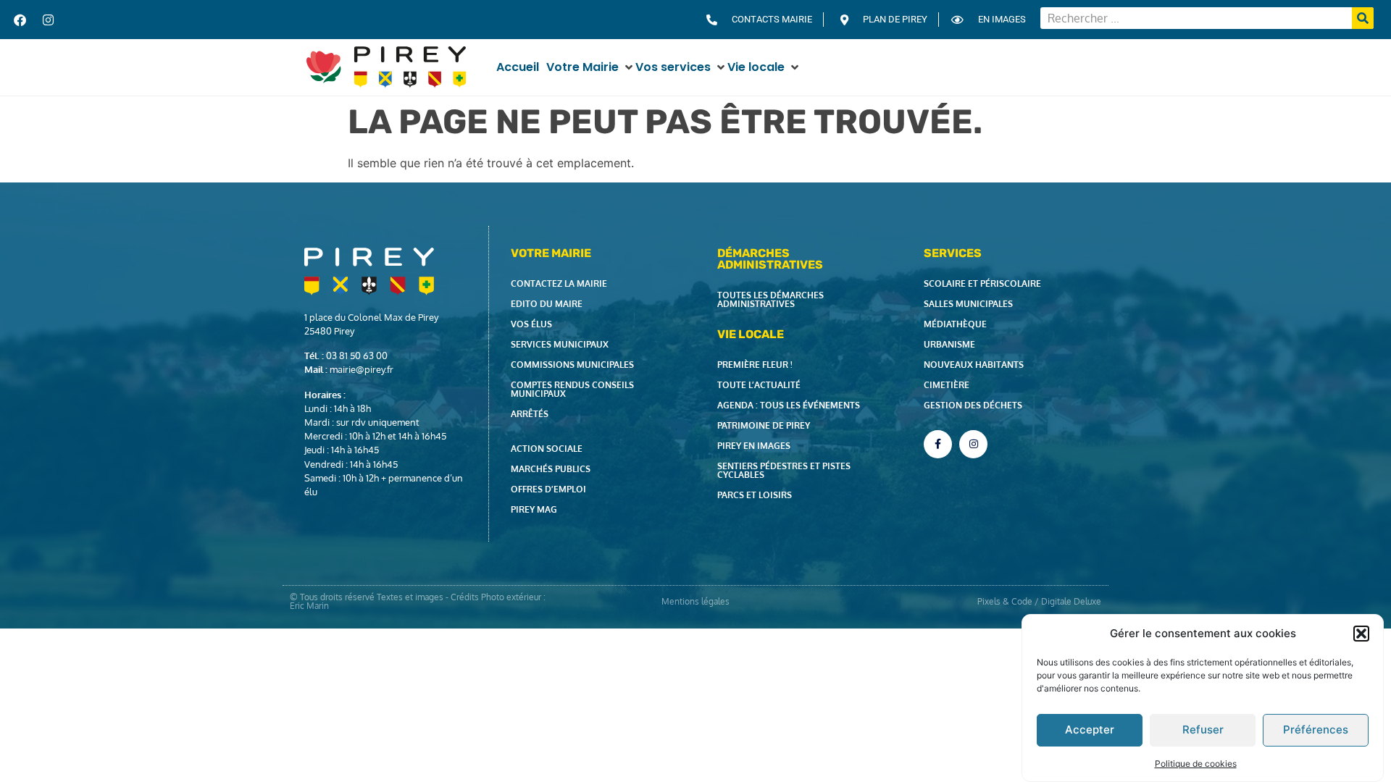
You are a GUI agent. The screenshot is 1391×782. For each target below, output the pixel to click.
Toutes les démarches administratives (770, 299)
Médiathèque (955, 324)
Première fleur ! (755, 364)
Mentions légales (695, 601)
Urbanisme (949, 344)
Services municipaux (560, 344)
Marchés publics (550, 468)
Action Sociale (546, 448)
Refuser (1203, 729)
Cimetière (946, 384)
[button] (1361, 633)
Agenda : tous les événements (788, 405)
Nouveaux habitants (974, 364)
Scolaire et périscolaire (982, 283)
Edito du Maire (546, 303)
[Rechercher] (1363, 18)
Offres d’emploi (548, 489)
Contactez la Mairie (559, 283)
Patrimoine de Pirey (763, 425)
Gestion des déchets (973, 405)
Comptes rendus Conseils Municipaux (572, 389)
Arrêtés (529, 413)
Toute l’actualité (759, 384)
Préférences (1315, 729)
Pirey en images (753, 445)
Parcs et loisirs (754, 494)
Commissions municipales (572, 364)
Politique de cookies (1196, 762)
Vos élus (531, 324)
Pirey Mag (534, 509)
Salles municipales (968, 303)
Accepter (1089, 729)
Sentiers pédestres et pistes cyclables (784, 470)
